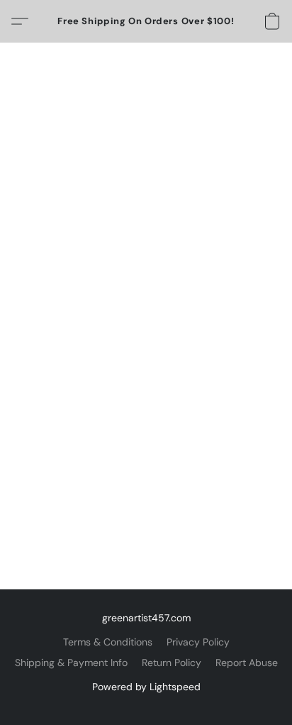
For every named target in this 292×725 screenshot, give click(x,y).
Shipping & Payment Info (71, 662)
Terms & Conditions (107, 642)
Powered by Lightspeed (146, 686)
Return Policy (171, 662)
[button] (146, 21)
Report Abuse (246, 662)
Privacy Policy (198, 642)
